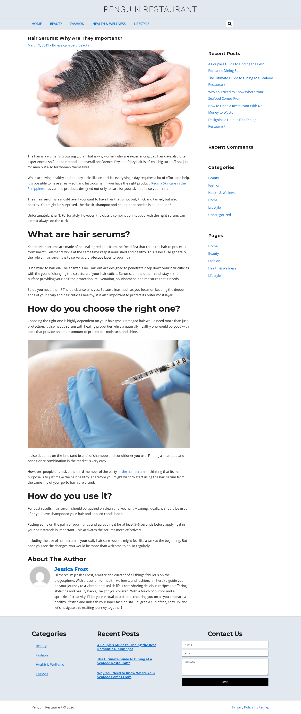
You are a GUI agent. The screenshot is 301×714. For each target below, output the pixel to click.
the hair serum (133, 471)
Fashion (77, 23)
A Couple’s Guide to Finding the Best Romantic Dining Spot (126, 647)
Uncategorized (219, 215)
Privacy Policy (242, 707)
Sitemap (263, 707)
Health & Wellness (109, 23)
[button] (229, 23)
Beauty (56, 23)
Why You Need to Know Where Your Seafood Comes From (126, 675)
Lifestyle (141, 23)
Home (37, 23)
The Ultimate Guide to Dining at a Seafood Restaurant (124, 661)
